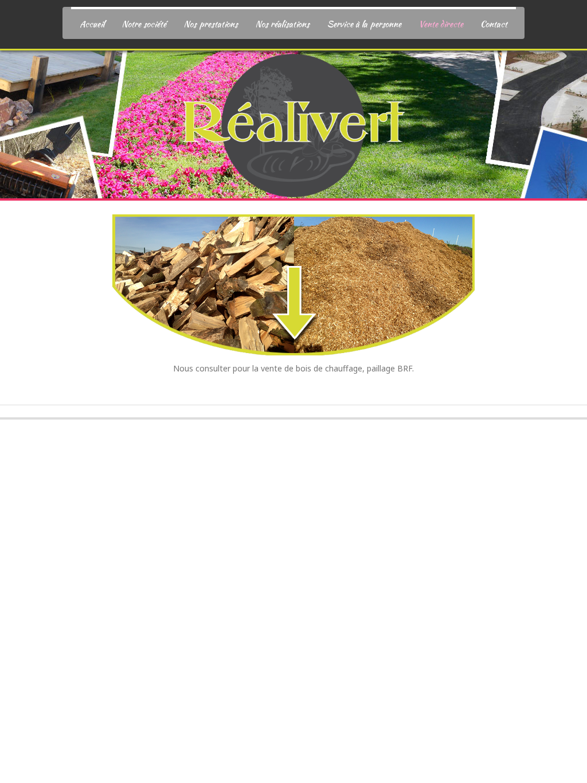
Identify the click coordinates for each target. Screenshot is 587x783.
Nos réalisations (282, 24)
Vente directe (440, 24)
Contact (493, 24)
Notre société (144, 24)
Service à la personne (364, 24)
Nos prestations (210, 24)
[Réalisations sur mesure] (293, 121)
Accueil (92, 24)
